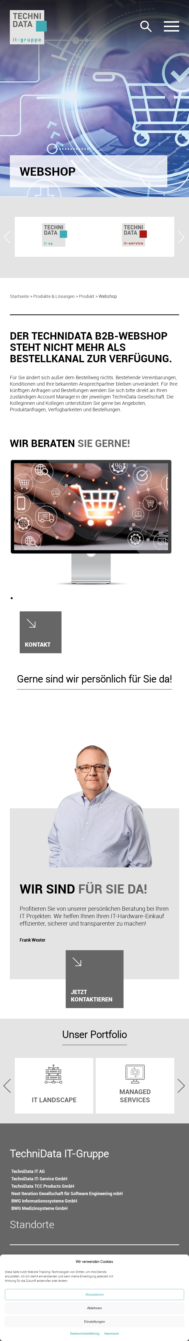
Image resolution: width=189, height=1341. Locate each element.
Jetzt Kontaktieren (91, 995)
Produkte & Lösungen (54, 296)
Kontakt (37, 644)
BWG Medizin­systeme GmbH (39, 1208)
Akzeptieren (94, 1294)
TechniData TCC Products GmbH (42, 1186)
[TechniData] (28, 27)
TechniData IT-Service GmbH (39, 1179)
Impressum (111, 1333)
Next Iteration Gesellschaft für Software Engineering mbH (67, 1193)
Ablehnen (94, 1308)
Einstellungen (94, 1322)
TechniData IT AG (28, 1171)
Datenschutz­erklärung (84, 1333)
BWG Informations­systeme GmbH (44, 1201)
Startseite (19, 296)
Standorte (32, 1224)
